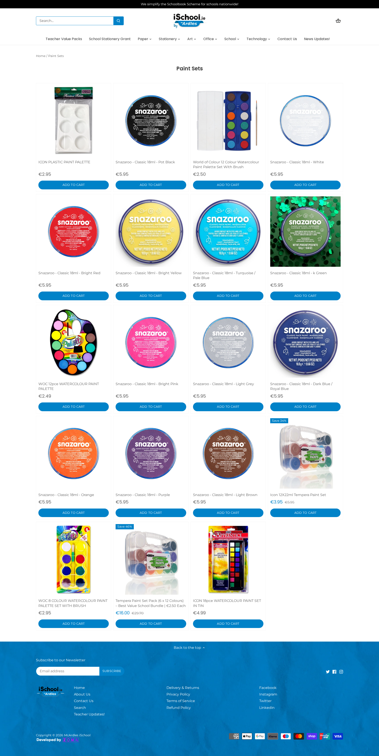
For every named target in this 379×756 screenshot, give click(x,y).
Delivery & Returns (182, 688)
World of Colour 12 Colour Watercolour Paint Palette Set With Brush (226, 164)
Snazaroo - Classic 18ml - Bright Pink (147, 384)
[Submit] (118, 21)
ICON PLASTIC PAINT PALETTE (64, 162)
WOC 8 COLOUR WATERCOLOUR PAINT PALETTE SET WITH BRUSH (72, 603)
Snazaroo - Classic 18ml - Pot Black (145, 162)
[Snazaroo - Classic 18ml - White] (305, 120)
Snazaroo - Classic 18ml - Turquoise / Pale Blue (224, 275)
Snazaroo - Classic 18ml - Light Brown (225, 495)
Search (80, 708)
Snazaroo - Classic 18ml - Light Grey (223, 384)
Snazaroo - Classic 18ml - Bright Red (69, 273)
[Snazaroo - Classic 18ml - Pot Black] (151, 120)
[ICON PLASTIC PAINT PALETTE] (73, 120)
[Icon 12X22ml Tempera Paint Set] (305, 453)
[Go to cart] (338, 21)
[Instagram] (341, 671)
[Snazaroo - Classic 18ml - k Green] (305, 231)
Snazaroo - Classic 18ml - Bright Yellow (149, 273)
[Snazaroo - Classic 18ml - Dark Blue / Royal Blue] (305, 342)
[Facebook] (334, 671)
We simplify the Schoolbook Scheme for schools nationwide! (189, 4)
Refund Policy (178, 708)
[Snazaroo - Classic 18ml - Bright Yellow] (151, 231)
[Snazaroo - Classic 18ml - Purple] (151, 453)
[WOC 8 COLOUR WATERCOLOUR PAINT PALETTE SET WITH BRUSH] (73, 559)
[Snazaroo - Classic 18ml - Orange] (73, 453)
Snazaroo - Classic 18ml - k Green (298, 273)
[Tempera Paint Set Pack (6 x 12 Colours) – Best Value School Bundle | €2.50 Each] (151, 559)
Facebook (268, 688)
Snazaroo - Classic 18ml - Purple (143, 495)
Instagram (268, 694)
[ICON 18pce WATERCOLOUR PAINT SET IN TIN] (228, 559)
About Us (82, 694)
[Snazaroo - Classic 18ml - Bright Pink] (151, 342)
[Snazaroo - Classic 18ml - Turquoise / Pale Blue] (228, 231)
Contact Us (83, 701)
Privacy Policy (178, 694)
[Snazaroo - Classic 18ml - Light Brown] (228, 453)
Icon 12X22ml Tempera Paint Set (298, 495)
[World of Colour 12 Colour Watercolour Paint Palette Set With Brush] (228, 120)
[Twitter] (328, 671)
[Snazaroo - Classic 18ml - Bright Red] (73, 231)
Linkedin (267, 708)
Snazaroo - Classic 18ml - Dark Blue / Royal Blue (301, 386)
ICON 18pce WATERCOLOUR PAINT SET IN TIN (227, 603)
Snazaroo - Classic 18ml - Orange (66, 495)
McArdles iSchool (77, 735)
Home (79, 688)
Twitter (265, 701)
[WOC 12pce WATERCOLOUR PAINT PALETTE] (73, 342)
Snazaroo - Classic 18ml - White (297, 162)
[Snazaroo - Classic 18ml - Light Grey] (228, 342)
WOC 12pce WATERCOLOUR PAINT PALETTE (68, 386)
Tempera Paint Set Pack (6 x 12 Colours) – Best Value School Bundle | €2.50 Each (151, 603)
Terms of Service (180, 701)
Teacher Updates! (89, 714)
